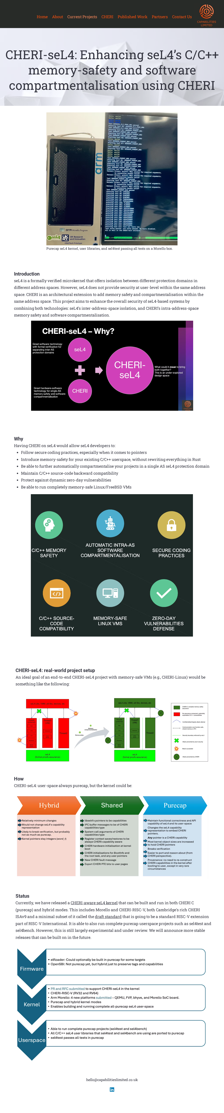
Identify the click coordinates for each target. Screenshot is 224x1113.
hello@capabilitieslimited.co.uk (112, 1079)
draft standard (108, 916)
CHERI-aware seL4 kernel (94, 902)
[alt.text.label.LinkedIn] (112, 1089)
